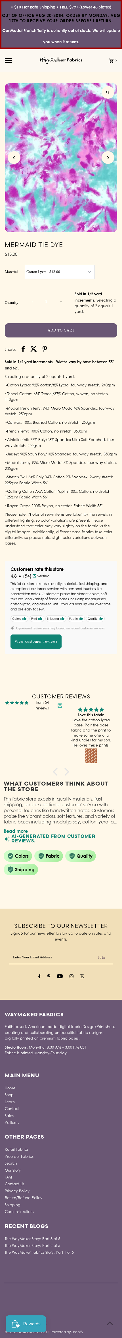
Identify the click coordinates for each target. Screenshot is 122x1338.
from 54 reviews (42, 705)
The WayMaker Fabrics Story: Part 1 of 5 (39, 1252)
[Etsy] (82, 977)
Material (11, 272)
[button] (57, 772)
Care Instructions (19, 1212)
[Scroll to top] (110, 1323)
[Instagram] (71, 977)
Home (10, 1088)
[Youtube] (60, 977)
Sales (9, 1116)
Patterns (12, 1122)
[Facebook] (39, 977)
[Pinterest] (48, 977)
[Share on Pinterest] (45, 349)
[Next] (108, 157)
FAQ (8, 1177)
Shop (9, 1095)
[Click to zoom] (108, 92)
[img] (16, 703)
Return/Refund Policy (23, 1198)
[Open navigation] (20, 60)
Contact (12, 1109)
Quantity (11, 303)
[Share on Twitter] (33, 349)
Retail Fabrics (16, 1149)
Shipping (12, 1205)
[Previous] (14, 157)
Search (11, 1163)
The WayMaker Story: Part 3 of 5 (32, 1239)
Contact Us (14, 1184)
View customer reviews (36, 641)
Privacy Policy (17, 1191)
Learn (10, 1102)
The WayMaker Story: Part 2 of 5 (32, 1246)
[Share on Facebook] (23, 349)
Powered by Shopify (67, 1332)
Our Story (13, 1170)
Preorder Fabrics (19, 1156)
